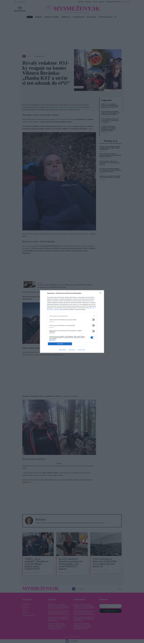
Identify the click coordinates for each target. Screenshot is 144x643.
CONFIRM (60, 343)
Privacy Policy (81, 349)
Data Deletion (62, 349)
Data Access (72, 349)
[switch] (92, 320)
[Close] (100, 293)
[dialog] (72, 321)
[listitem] (72, 316)
